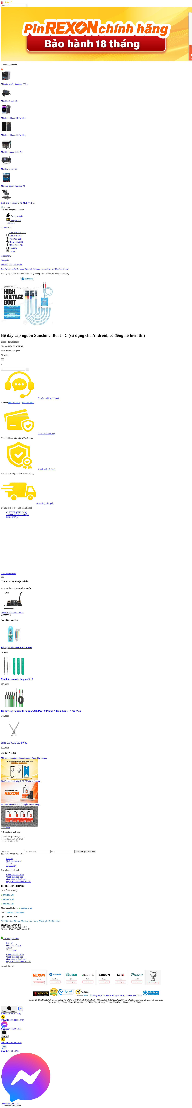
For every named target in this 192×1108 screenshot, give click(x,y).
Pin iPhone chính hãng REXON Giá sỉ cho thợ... (21, 781)
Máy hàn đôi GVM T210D (12, 612)
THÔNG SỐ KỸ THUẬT (17, 514)
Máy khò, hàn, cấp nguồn (11, 265)
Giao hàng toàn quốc (45, 503)
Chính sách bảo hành (47, 469)
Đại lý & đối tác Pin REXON (18, 881)
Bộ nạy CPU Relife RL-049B (16, 647)
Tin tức (9, 863)
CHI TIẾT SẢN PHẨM (16, 512)
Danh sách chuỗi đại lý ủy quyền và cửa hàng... (20, 804)
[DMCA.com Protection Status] (53, 995)
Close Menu (6, 227)
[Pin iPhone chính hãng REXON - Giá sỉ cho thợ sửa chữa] (19, 802)
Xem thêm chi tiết (8, 573)
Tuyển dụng (11, 866)
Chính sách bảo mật (14, 877)
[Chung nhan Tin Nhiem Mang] (116, 995)
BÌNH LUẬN (12, 517)
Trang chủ (5, 260)
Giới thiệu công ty (13, 861)
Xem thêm (5, 828)
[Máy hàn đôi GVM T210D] (14, 611)
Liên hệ (9, 858)
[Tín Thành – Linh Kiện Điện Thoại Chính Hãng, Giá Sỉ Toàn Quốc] (6, 3)
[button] (10, 938)
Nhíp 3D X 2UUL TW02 (14, 742)
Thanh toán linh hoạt (46, 434)
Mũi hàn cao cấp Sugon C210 (17, 679)
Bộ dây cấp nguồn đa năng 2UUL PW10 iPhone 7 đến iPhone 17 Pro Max (41, 710)
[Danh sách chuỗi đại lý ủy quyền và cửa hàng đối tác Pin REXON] (19, 826)
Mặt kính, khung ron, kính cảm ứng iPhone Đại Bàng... (24, 758)
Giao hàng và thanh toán (16, 879)
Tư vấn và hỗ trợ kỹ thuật (48, 398)
